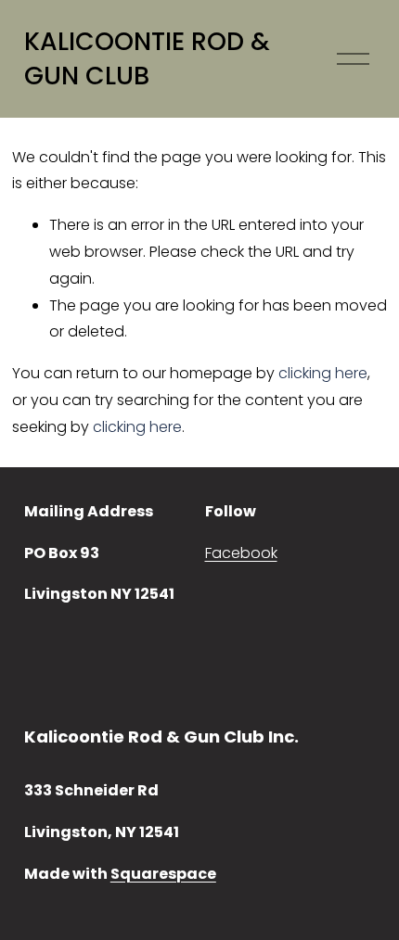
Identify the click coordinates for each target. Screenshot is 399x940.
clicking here (322, 373)
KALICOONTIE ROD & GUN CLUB (147, 59)
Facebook (241, 553)
